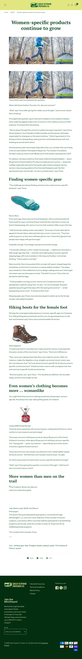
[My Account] (72, 5)
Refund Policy (35, 590)
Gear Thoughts (30, 545)
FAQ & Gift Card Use (37, 584)
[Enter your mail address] (24, 631)
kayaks (39, 545)
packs (52, 545)
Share (32, 558)
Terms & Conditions (37, 587)
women (18, 548)
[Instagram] (66, 587)
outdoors (45, 545)
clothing (17, 545)
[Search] (68, 5)
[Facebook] (57, 587)
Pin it (50, 558)
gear (22, 545)
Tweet (41, 558)
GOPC (13, 12)
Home (6, 12)
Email (6, 627)
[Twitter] (61, 587)
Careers (33, 594)
